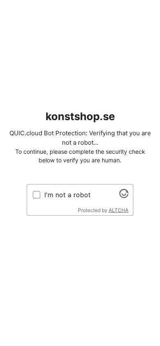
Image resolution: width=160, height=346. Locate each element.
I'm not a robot (67, 195)
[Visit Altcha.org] (123, 195)
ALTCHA (118, 210)
